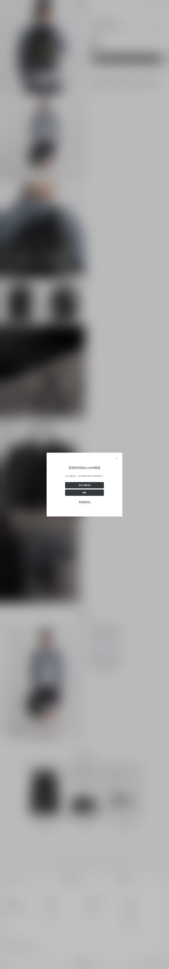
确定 (84, 492)
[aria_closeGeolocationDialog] (116, 458)
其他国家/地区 (84, 502)
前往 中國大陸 (84, 485)
